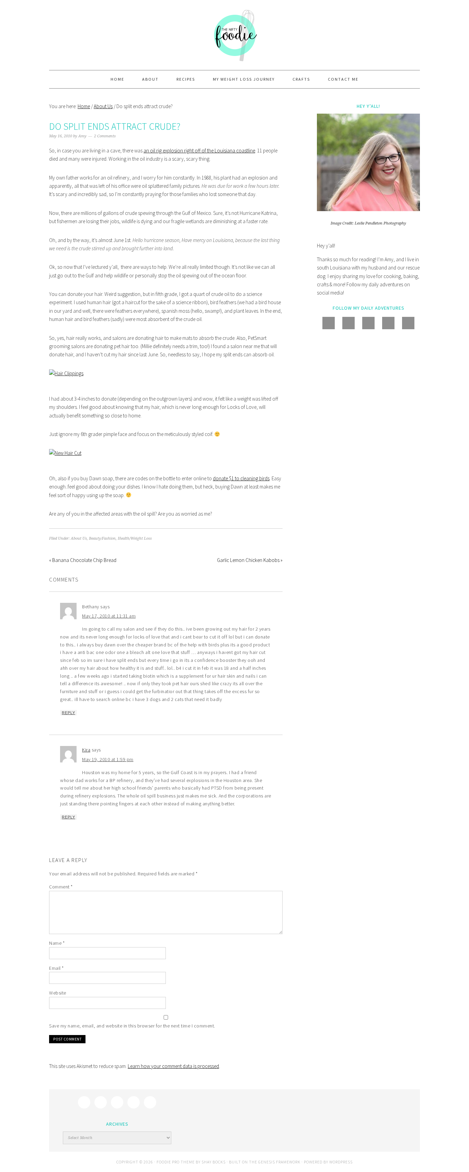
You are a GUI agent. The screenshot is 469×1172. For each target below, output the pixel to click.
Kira (86, 750)
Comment (61, 887)
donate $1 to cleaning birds (241, 478)
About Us (79, 538)
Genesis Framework (279, 1161)
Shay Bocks (214, 1161)
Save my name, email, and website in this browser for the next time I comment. (132, 1026)
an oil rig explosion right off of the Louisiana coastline (199, 150)
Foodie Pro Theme (176, 1161)
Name (57, 943)
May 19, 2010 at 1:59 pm (108, 759)
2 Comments (105, 136)
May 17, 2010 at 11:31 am (109, 616)
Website (57, 993)
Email (56, 968)
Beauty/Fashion (102, 538)
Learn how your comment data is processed (173, 1066)
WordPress (341, 1161)
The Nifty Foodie (234, 35)
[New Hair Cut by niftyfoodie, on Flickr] (65, 453)
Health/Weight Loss (135, 538)
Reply (68, 713)
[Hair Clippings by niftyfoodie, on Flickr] (66, 373)
